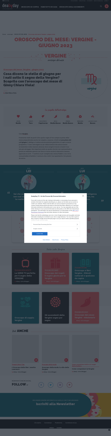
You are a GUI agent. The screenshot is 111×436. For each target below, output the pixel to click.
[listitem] (55, 224)
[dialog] (55, 218)
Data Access (55, 239)
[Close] (83, 196)
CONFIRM (39, 233)
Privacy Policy (64, 239)
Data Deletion (46, 239)
